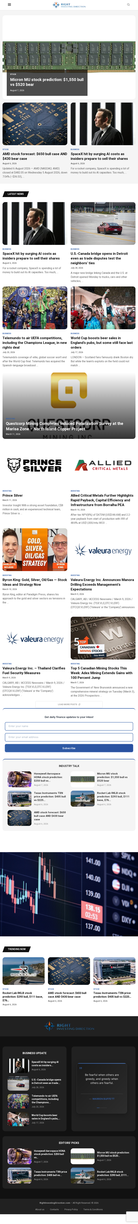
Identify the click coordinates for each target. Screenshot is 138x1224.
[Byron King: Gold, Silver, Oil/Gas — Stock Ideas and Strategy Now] (35, 566)
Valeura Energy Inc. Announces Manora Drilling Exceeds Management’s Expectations (102, 584)
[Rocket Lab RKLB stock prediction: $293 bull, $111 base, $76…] (83, 799)
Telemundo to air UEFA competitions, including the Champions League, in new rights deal (35, 342)
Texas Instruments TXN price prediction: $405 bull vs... (50, 1173)
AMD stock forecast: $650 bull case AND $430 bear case (35, 156)
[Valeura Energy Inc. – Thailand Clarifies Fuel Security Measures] (35, 657)
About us (39, 1209)
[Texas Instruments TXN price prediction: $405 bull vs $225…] (19, 799)
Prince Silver (13, 495)
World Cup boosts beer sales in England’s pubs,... (46, 1117)
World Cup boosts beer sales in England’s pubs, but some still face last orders (102, 342)
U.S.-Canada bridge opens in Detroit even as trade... (46, 1081)
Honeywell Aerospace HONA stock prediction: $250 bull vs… (48, 777)
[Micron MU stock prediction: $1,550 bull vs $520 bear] (83, 779)
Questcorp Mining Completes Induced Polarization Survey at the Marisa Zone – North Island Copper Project (64, 426)
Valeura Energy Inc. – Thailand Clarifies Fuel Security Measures (34, 671)
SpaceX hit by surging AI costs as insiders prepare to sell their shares (99, 156)
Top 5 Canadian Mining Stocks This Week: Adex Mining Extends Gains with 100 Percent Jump (101, 673)
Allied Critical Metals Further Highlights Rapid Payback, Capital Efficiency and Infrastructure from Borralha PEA (102, 500)
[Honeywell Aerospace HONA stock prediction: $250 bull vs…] (19, 779)
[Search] (128, 5)
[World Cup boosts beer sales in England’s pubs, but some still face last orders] (103, 326)
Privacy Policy (71, 1209)
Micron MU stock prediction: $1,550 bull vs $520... (113, 1154)
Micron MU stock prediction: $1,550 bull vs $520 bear (112, 777)
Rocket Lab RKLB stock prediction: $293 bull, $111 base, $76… (113, 796)
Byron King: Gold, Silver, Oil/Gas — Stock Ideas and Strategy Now (35, 582)
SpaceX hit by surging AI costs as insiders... (45, 1063)
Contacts (54, 1209)
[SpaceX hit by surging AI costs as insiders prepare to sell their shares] (103, 139)
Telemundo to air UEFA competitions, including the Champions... (45, 1099)
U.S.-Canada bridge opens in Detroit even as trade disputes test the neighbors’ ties (99, 258)
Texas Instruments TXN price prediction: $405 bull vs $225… (38, 82)
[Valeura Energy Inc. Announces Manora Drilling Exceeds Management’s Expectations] (103, 592)
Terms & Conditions (93, 1209)
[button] (9, 57)
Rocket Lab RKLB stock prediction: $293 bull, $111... (113, 1173)
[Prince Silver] (35, 479)
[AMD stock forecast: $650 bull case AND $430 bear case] (35, 141)
